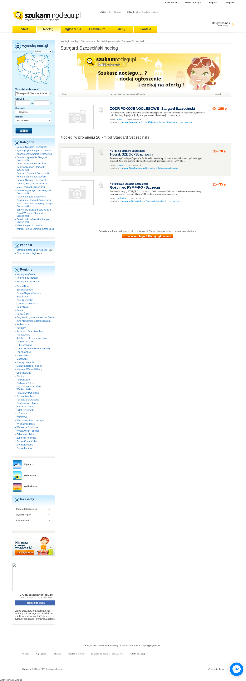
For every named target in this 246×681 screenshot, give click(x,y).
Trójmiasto (22, 413)
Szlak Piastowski (25, 410)
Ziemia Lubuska (25, 448)
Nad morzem (30, 475)
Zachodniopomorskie (108, 41)
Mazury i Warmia (25, 362)
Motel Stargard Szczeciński (31, 187)
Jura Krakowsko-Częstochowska (34, 321)
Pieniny (20, 376)
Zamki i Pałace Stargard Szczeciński (35, 229)
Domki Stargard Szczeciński (31, 163)
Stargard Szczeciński (133, 41)
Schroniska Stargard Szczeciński (34, 209)
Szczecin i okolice (26, 406)
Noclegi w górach (26, 274)
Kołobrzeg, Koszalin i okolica (32, 338)
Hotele (120, 119)
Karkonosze (23, 324)
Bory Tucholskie (25, 300)
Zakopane (229, 2)
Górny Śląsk (23, 314)
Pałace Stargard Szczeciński (31, 196)
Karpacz (213, 2)
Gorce (20, 310)
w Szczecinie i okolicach (167, 122)
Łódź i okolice (24, 352)
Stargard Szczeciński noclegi (32, 250)
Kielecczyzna (23, 334)
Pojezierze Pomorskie (28, 392)
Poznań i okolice (25, 396)
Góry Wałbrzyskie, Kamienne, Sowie (35, 317)
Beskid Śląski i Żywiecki (29, 293)
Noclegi (65, 41)
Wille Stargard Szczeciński (30, 225)
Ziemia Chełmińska (27, 441)
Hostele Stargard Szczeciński (32, 180)
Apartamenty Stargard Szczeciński (34, 154)
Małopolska (23, 355)
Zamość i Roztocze (26, 437)
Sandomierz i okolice (27, 403)
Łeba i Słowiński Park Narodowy (33, 348)
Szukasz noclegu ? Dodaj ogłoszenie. (147, 236)
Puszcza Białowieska (28, 399)
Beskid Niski (23, 286)
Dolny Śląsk (23, 307)
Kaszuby (21, 327)
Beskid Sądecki (25, 289)
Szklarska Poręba (192, 2)
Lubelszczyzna (24, 345)
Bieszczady (22, 296)
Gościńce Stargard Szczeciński (33, 173)
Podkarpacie (23, 379)
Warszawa (22, 417)
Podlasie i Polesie (26, 383)
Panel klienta (171, 2)
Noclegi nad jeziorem (28, 281)
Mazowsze (22, 359)
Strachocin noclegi (26, 253)
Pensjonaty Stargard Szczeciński (34, 200)
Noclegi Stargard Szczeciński (32, 147)
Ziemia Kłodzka (25, 444)
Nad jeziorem (30, 486)
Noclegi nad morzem (27, 277)
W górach (28, 464)
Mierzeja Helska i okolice (30, 366)
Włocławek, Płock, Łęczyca (31, 420)
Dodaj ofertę (222, 25)
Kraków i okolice (25, 341)
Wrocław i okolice (26, 424)
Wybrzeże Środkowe (27, 427)
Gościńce (121, 198)
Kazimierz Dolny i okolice (30, 331)
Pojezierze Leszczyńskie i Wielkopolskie (30, 388)
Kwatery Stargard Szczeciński (32, 183)
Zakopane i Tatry (25, 434)
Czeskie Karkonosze (27, 303)
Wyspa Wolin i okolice (28, 431)
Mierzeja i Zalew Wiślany (29, 369)
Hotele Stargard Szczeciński (31, 176)
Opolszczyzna (24, 372)
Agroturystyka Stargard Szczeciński (35, 150)
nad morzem (186, 122)
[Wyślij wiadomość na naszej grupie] (235, 669)
